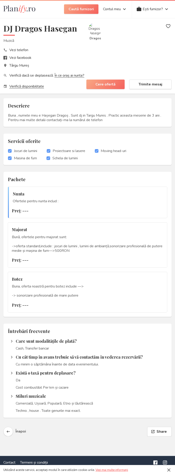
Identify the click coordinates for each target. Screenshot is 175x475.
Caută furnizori (81, 9)
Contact (9, 462)
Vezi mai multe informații (111, 470)
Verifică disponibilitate (26, 86)
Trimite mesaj (150, 84)
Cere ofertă (105, 84)
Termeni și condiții (34, 462)
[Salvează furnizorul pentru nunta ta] (168, 26)
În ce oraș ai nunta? (69, 75)
